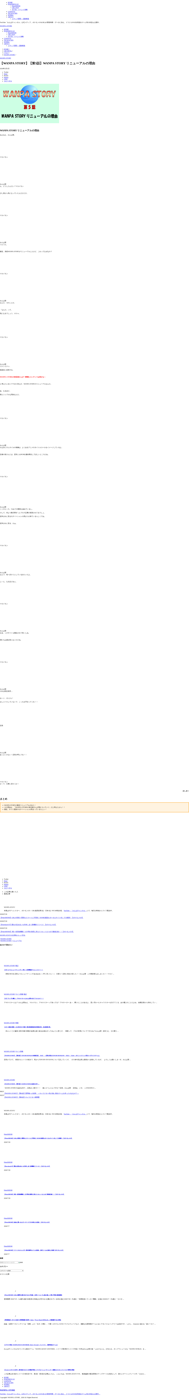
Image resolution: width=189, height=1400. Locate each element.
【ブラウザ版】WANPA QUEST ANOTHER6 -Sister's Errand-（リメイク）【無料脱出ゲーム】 (31, 1345)
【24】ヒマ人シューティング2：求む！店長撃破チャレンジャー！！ (23, 970)
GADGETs (7, 38)
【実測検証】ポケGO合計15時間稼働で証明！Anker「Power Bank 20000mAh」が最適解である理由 (32, 1320)
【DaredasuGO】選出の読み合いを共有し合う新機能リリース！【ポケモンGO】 (28, 924)
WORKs (6, 42)
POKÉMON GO (9, 31)
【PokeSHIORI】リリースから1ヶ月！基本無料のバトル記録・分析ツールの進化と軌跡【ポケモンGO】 (34, 1250)
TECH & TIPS (8, 40)
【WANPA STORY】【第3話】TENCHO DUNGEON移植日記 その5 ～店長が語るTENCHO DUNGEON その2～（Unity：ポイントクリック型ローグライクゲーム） (52, 1055)
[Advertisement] (59, 834)
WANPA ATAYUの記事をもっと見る (12, 935)
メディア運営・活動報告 (16, 45)
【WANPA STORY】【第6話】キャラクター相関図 (21, 1097)
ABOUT (7, 44)
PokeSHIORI (12, 33)
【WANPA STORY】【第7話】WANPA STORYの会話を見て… (21, 1084)
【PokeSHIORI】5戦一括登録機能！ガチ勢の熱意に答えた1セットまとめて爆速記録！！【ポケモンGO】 (37, 931)
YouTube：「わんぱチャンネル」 (75, 910)
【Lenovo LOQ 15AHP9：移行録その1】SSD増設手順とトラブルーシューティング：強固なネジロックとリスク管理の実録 (39, 1370)
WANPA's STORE (6, 26)
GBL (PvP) (11, 34)
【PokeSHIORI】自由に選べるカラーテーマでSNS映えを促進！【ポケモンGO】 (27, 1222)
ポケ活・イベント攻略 (16, 36)
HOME (6, 29)
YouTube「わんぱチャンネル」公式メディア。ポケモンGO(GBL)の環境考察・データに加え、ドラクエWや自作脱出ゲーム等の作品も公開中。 (50, 1394)
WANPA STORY (6, 939)
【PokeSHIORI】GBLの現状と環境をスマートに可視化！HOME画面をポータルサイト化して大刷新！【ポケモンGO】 (41, 917)
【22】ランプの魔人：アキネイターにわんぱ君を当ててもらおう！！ (24, 998)
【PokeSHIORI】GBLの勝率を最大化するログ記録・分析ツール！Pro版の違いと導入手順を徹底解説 (33, 1295)
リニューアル (17, 941)
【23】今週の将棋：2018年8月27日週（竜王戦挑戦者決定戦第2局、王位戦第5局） (27, 1027)
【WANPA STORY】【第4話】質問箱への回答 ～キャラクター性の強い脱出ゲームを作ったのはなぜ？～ (41, 1093)
